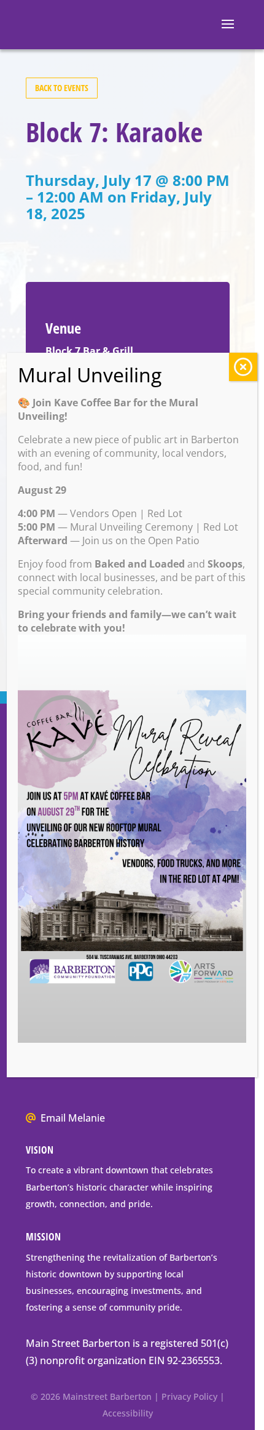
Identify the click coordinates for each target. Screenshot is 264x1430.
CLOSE (243, 367)
